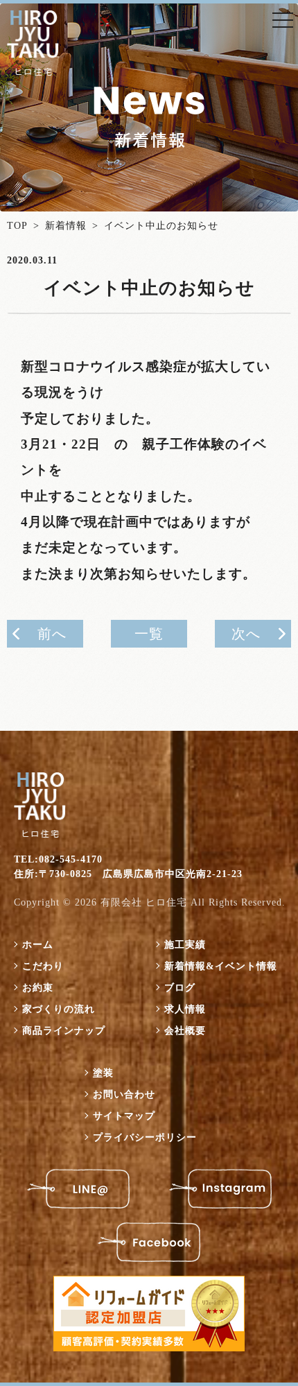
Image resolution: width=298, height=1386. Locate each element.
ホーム (37, 944)
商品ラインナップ (63, 1030)
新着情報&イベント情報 (220, 966)
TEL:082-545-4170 (58, 859)
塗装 (103, 1073)
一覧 (149, 633)
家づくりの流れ (58, 1009)
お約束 (37, 987)
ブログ (179, 987)
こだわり (43, 966)
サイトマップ (124, 1116)
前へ (52, 633)
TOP (17, 225)
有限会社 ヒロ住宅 (143, 902)
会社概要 (185, 1030)
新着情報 (66, 225)
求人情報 (185, 1009)
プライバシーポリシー (145, 1137)
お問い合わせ (124, 1094)
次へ (246, 633)
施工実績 (185, 944)
